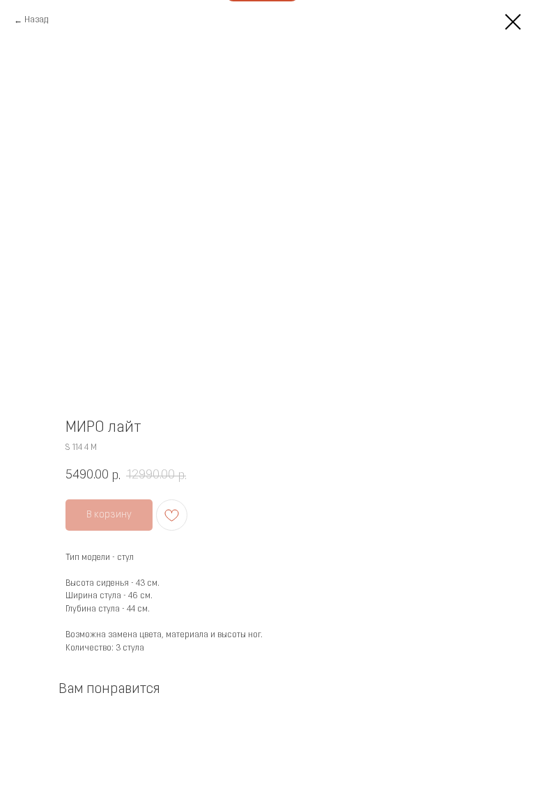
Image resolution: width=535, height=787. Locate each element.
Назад (36, 20)
